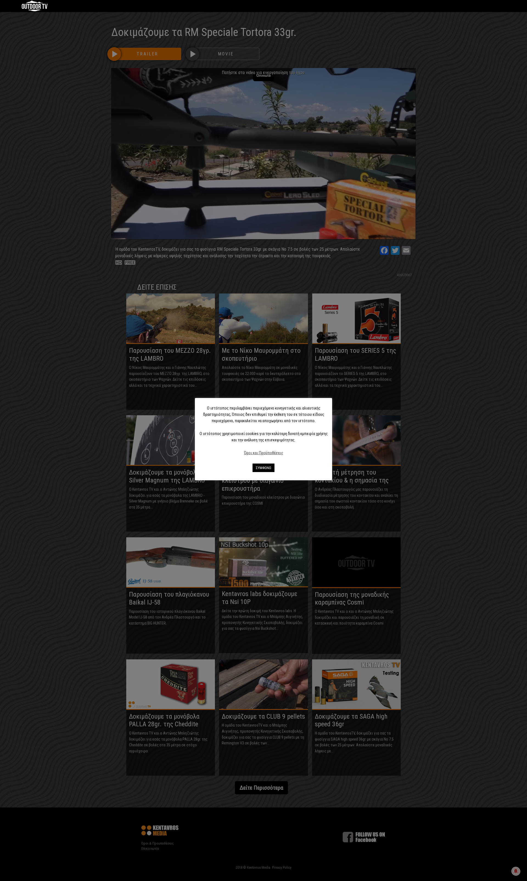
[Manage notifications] (515, 871)
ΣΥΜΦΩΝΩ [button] (263, 468)
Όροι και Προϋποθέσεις (263, 452)
